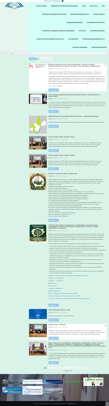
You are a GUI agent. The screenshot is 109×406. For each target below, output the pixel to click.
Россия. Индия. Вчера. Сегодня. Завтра (61, 137)
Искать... (38, 59)
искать (32, 59)
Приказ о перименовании (54, 291)
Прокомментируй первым (62, 68)
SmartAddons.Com (71, 403)
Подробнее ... (53, 90)
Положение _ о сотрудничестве (56, 280)
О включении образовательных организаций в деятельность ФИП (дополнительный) (68, 298)
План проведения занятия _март (59, 310)
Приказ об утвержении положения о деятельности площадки (63, 293)
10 (78, 367)
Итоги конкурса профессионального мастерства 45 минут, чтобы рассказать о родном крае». (74, 95)
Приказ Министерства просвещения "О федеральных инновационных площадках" (68, 275)
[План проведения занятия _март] (38, 314)
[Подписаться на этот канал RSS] (105, 62)
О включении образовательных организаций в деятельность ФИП (64, 296)
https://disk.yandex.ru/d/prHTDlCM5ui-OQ (58, 216)
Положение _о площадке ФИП (55, 278)
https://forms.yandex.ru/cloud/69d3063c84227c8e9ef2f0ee (61, 212)
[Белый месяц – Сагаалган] (38, 330)
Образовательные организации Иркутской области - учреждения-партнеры (73, 116)
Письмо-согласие (52, 285)
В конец (88, 367)
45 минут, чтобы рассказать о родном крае (62, 173)
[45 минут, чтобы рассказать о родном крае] (38, 181)
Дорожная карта (52, 283)
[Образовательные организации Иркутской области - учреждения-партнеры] (38, 124)
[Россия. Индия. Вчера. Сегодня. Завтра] (38, 142)
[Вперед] (82, 368)
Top (107, 404)
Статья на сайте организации (55, 86)
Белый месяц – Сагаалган (57, 325)
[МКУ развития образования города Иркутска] (14, 6)
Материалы (12, 53)
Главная (5, 53)
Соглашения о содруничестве (55, 288)
